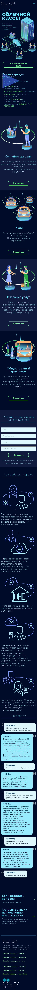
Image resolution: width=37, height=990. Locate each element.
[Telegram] (4, 980)
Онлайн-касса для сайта (13, 954)
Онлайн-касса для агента (14, 961)
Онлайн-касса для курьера (14, 957)
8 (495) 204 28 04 (11, 985)
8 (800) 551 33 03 (11, 982)
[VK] (8, 980)
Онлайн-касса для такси (13, 970)
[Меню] (33, 3)
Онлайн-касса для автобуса (15, 974)
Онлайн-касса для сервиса (14, 966)
